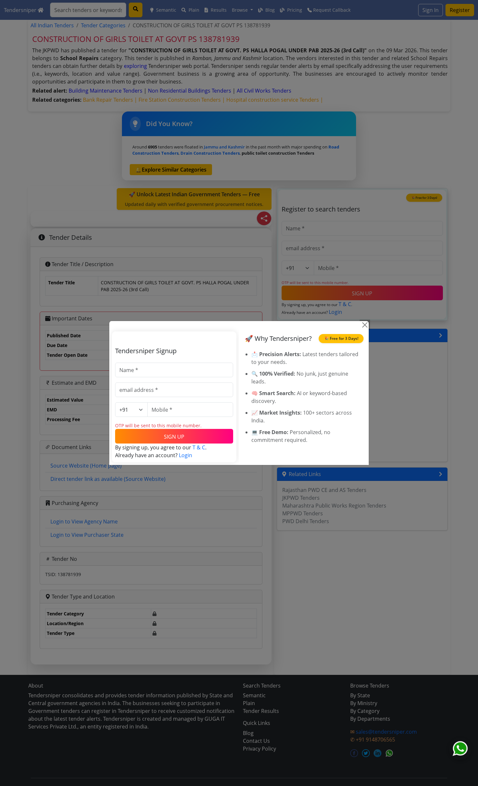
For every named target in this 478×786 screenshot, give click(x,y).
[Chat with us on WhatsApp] (460, 748)
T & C (199, 447)
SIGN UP (174, 436)
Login (185, 455)
